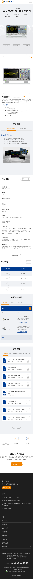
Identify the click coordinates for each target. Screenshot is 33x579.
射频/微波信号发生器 (18, 555)
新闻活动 (4, 546)
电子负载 (9, 558)
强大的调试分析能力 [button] (11, 128)
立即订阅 (5, 487)
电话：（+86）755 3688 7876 (13, 497)
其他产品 (14, 558)
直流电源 (19, 557)
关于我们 (4, 524)
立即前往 (15, 464)
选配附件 (12, 302)
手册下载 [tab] (5, 353)
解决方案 (4, 520)
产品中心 (4, 517)
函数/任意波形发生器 (12, 557)
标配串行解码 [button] (23, 128)
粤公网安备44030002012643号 (19, 571)
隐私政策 (14, 575)
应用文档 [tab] (27, 353)
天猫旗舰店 (15, 553)
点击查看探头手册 (22, 322)
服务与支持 (5, 543)
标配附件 (5, 302)
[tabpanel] (16, 393)
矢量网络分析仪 (26, 553)
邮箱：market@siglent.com (12, 500)
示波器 (20, 553)
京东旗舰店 (9, 553)
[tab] (5, 302)
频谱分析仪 (9, 555)
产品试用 (4, 539)
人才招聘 (4, 532)
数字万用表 (24, 557)
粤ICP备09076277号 (17, 569)
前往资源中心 (16, 428)
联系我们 (4, 535)
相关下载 (20, 302)
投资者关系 (5, 528)
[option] (16, 148)
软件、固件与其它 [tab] (14, 353)
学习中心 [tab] (21, 353)
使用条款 (19, 575)
